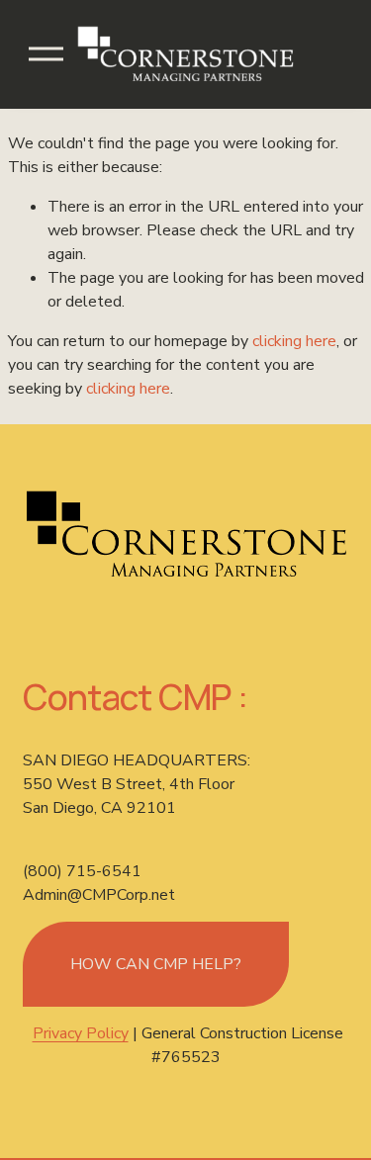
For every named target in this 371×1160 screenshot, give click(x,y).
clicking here (294, 341)
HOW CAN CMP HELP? (155, 964)
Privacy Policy (81, 1033)
